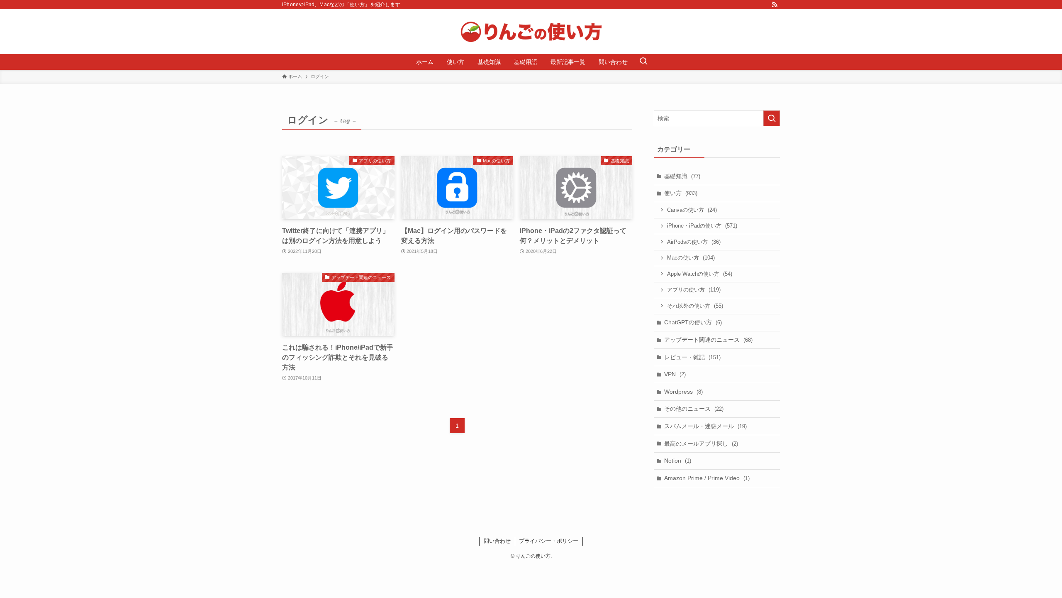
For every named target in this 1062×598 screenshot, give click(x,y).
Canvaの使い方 (692, 210)
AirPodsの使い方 (694, 242)
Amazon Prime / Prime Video (707, 478)
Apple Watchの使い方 (699, 274)
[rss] (774, 4)
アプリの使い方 (694, 290)
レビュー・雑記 (692, 357)
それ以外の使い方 (695, 306)
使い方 (680, 193)
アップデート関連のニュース (708, 339)
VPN (675, 374)
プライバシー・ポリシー (548, 541)
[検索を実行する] (771, 118)
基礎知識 (682, 176)
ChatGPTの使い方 (693, 322)
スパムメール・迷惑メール (705, 426)
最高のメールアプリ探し (701, 443)
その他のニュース (693, 408)
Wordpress (683, 391)
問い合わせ (497, 541)
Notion (677, 460)
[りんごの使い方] (531, 31)
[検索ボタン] (643, 62)
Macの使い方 (691, 258)
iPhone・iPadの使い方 (702, 226)
